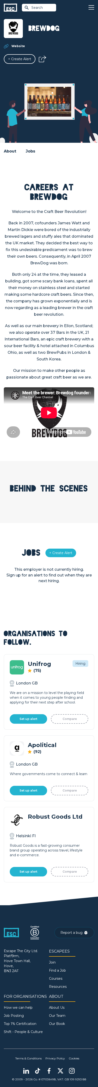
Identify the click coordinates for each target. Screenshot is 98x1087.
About (10, 151)
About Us (56, 1007)
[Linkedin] (26, 1071)
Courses (55, 978)
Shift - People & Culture (23, 1032)
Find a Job (57, 970)
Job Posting (14, 1015)
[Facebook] (49, 1071)
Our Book (57, 1024)
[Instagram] (72, 1071)
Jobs (30, 151)
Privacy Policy (55, 1058)
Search (37, 7)
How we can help (18, 1007)
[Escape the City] (10, 8)
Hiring (80, 663)
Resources (58, 986)
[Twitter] (60, 1071)
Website (18, 46)
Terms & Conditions (28, 1058)
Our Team (57, 1015)
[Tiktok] (37, 1071)
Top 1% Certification (20, 1024)
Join (52, 962)
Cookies (74, 1058)
